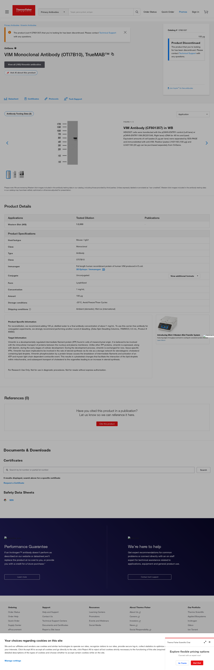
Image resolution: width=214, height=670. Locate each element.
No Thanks (182, 663)
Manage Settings (13, 660)
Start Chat (197, 663)
